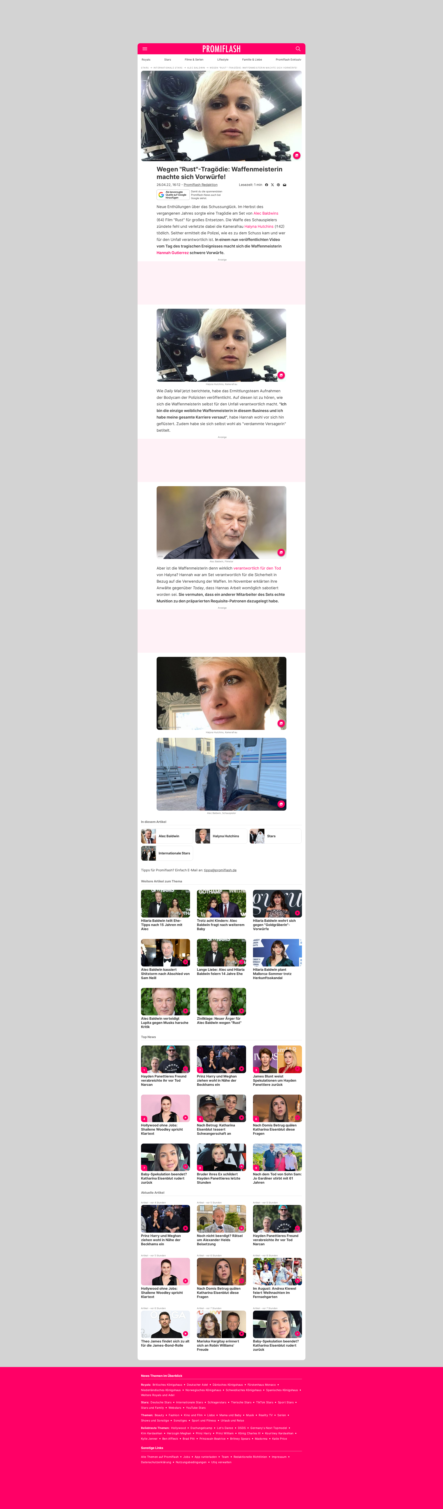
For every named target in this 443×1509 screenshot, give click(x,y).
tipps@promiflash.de (220, 870)
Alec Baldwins (266, 213)
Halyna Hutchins (259, 226)
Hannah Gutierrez (173, 252)
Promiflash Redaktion (201, 185)
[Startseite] (221, 48)
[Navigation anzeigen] (145, 49)
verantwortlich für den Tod (257, 568)
